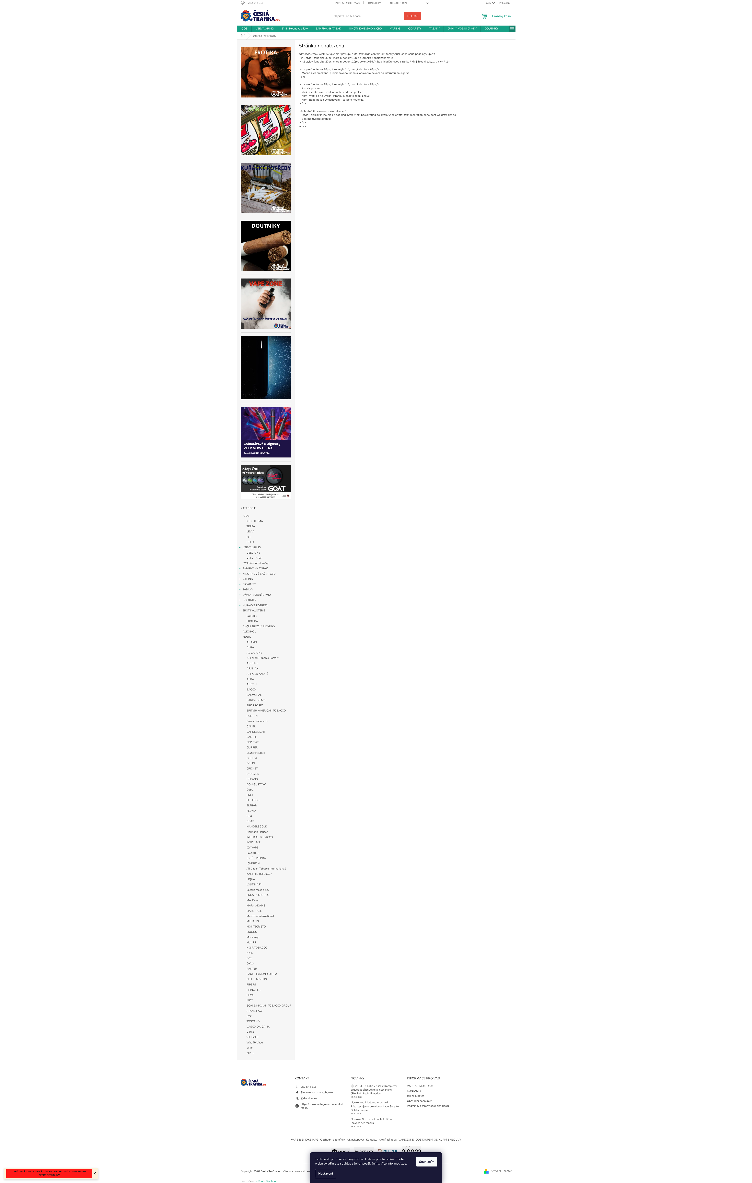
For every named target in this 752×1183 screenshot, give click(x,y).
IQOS (246, 516)
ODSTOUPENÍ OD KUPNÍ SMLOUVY (438, 1140)
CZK (489, 3)
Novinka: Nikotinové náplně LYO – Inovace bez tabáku (371, 1121)
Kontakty (371, 1140)
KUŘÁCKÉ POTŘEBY (255, 605)
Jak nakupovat (399, 3)
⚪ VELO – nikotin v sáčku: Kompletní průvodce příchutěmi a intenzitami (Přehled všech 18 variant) (374, 1090)
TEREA (251, 526)
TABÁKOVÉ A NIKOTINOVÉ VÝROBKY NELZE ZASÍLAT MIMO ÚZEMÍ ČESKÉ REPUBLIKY (49, 1173)
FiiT (249, 537)
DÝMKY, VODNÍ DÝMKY (257, 595)
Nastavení (325, 1173)
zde (403, 1163)
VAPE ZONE (406, 1140)
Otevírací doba (388, 1140)
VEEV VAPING (252, 547)
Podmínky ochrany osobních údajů (428, 1106)
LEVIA (250, 531)
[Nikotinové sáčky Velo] (364, 1151)
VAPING (248, 579)
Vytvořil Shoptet (501, 1171)
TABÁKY (248, 589)
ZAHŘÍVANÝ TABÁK (255, 568)
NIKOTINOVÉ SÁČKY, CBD (259, 574)
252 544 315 (308, 1087)
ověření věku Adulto (267, 1181)
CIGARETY (249, 584)
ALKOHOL (249, 631)
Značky (247, 637)
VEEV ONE (253, 553)
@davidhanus (309, 1098)
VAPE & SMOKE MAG (347, 3)
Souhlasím (426, 1162)
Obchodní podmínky (419, 1101)
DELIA (250, 542)
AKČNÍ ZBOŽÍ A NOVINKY (259, 626)
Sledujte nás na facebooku (317, 1092)
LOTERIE (252, 616)
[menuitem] (244, 29)
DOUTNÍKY (249, 600)
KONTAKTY (374, 3)
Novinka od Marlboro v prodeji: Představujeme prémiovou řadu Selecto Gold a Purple (375, 1106)
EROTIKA (252, 621)
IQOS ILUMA (255, 521)
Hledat (412, 16)
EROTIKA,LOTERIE (254, 610)
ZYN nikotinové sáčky (256, 563)
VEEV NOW (254, 558)
